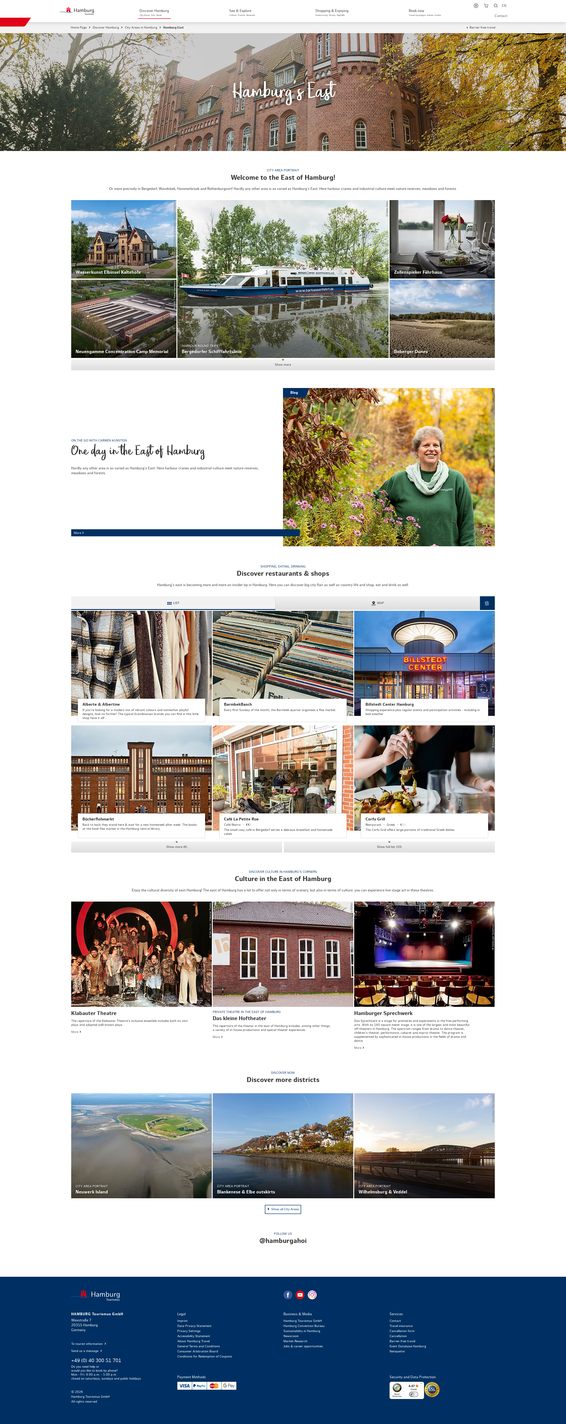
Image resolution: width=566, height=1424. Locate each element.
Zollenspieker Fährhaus (442, 239)
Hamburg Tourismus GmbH (302, 1321)
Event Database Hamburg (408, 1346)
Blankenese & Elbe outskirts (283, 1145)
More (283, 467)
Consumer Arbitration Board (197, 1351)
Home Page (79, 27)
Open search (496, 6)
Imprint (182, 1321)
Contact (501, 16)
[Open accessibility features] (476, 6)
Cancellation (398, 1336)
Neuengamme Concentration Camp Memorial (123, 319)
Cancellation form (402, 1331)
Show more (283, 364)
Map (380, 603)
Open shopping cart (486, 6)
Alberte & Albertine (141, 666)
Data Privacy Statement (194, 1326)
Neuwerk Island (141, 1145)
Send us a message (85, 1351)
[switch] (413, 1394)
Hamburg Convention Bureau (304, 1326)
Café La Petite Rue (283, 781)
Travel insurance (401, 1326)
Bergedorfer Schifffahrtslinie (283, 279)
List (176, 603)
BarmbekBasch (283, 666)
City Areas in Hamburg (141, 27)
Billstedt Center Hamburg (424, 666)
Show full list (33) (389, 847)
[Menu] (421, 1384)
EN (504, 6)
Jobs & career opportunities (303, 1346)
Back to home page (177, 1295)
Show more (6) (176, 847)
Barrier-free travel (482, 27)
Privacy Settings (189, 1331)
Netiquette (397, 1351)
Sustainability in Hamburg (301, 1331)
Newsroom (291, 1336)
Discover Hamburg (106, 27)
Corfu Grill (424, 781)
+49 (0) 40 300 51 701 (96, 1361)
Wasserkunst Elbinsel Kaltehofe (123, 239)
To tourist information (87, 1344)
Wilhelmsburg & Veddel (424, 1145)
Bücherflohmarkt (141, 781)
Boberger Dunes (442, 319)
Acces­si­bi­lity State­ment (193, 1336)
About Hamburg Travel (193, 1341)
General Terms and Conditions (198, 1346)
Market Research (295, 1341)
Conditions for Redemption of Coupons (204, 1356)
